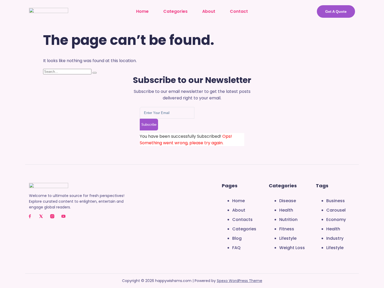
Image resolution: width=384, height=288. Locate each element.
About (208, 11)
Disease (287, 201)
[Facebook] (29, 216)
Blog (237, 238)
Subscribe (148, 125)
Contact (239, 11)
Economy (336, 220)
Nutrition (288, 220)
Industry (335, 238)
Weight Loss (292, 248)
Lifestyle (287, 238)
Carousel (336, 210)
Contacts (242, 220)
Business (335, 201)
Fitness (286, 229)
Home (142, 11)
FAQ (236, 248)
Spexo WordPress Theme (239, 280)
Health (286, 210)
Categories (175, 11)
